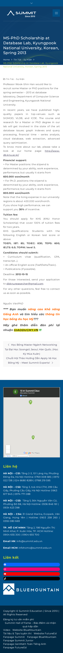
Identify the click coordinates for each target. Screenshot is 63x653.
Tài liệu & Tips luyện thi (17, 633)
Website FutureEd (45, 633)
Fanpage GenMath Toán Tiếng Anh (24, 644)
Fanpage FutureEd (15, 647)
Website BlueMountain (26, 630)
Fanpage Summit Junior (18, 640)
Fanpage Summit (14, 637)
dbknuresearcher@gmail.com (25, 283)
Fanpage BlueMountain (41, 637)
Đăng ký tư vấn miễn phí (18, 619)
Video (6, 630)
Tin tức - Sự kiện (15, 79)
